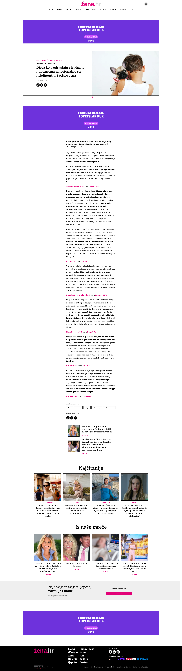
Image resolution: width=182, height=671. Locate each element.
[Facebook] (42, 86)
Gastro (79, 9)
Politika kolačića (110, 667)
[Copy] (38, 86)
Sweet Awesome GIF (75, 186)
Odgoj (87, 408)
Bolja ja (123, 9)
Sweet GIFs (94, 186)
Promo (83, 652)
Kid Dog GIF (71, 261)
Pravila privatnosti (97, 667)
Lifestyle (113, 9)
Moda (51, 9)
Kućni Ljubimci (109, 408)
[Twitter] (45, 86)
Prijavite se (119, 594)
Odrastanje (97, 408)
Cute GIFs (86, 396)
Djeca (70, 408)
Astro (59, 9)
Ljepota (103, 9)
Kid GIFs (85, 261)
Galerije (69, 9)
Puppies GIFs (101, 295)
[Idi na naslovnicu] (91, 6)
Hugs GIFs (91, 332)
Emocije (78, 408)
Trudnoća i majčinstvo (50, 60)
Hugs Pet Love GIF (74, 332)
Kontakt (86, 667)
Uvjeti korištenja (122, 667)
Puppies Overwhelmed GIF (78, 295)
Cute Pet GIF (71, 396)
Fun (132, 9)
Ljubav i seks (91, 9)
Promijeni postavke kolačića (138, 667)
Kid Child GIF (71, 365)
